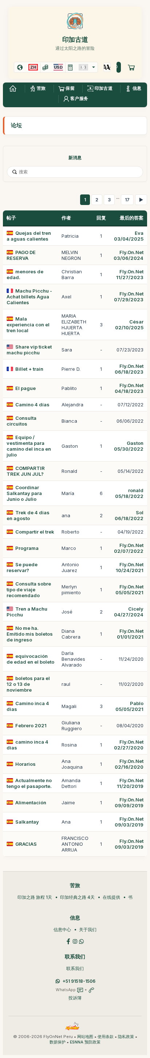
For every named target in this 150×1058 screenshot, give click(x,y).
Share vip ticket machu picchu (29, 349)
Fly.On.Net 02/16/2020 (129, 764)
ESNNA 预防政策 (85, 1042)
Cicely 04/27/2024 (128, 611)
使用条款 (106, 1036)
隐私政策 (126, 1036)
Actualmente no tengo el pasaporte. (29, 783)
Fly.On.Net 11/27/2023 (129, 274)
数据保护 (58, 1042)
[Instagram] (75, 941)
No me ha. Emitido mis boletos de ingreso (30, 634)
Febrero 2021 (31, 725)
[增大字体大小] (105, 67)
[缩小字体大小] (108, 67)
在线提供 (111, 897)
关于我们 (87, 929)
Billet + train (29, 369)
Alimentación (30, 802)
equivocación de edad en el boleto (30, 659)
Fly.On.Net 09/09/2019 (129, 802)
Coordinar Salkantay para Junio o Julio (24, 493)
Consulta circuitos (21, 421)
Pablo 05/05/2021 (129, 706)
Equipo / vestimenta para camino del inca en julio (29, 446)
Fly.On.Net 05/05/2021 (129, 589)
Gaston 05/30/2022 (128, 446)
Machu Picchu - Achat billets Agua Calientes (29, 296)
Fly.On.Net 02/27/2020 (128, 745)
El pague (25, 388)
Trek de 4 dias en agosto (28, 515)
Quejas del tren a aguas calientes (29, 236)
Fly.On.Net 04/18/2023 (129, 388)
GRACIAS (26, 844)
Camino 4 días (32, 404)
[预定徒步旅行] (131, 67)
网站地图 (85, 1036)
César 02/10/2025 (129, 324)
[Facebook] (68, 941)
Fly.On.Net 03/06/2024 (128, 255)
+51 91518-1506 (79, 981)
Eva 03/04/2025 (128, 236)
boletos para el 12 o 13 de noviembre (28, 684)
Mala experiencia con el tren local (28, 324)
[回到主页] (12, 89)
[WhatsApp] (81, 941)
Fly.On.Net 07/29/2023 (128, 296)
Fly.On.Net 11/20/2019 (130, 783)
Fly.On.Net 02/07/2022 (128, 548)
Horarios (25, 764)
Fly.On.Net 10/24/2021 (129, 567)
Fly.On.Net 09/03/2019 (129, 822)
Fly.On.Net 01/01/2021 (130, 634)
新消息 (75, 157)
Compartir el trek (34, 532)
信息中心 (62, 929)
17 (127, 199)
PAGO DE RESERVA (21, 255)
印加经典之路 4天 (77, 897)
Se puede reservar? (22, 567)
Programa (27, 548)
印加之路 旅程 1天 (34, 897)
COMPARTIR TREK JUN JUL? (26, 471)
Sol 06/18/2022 (129, 515)
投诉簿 (75, 998)
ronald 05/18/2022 (129, 493)
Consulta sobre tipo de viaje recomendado (29, 589)
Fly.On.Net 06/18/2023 (129, 369)
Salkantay (27, 822)
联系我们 (75, 968)
